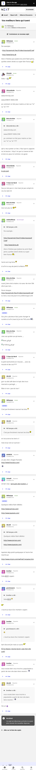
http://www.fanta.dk (9, 55)
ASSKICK (9, 454)
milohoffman (10, 220)
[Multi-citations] (2, 66)
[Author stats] (33, 42)
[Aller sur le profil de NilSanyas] (3, 27)
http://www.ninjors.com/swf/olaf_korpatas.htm (17, 559)
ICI (8, 79)
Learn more (3, 3)
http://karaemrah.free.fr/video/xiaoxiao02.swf (17, 293)
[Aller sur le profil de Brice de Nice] (3, 119)
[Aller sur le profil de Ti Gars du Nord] (3, 183)
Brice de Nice (10, 118)
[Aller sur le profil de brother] (3, 572)
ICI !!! (7, 576)
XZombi (9, 73)
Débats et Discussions (18, 28)
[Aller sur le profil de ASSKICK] (3, 455)
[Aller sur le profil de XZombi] (3, 74)
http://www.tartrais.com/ (10, 509)
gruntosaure (10, 588)
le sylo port (5, 171)
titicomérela (10, 90)
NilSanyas (10, 26)
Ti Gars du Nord (11, 183)
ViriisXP (8, 478)
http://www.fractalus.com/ (10, 463)
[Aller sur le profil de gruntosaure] (3, 588)
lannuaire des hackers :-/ (19, 484)
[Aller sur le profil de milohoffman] (3, 220)
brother (9, 571)
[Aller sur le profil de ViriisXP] (3, 479)
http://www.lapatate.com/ (10, 513)
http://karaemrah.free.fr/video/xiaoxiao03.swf (18, 50)
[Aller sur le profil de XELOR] (3, 377)
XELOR (8, 376)
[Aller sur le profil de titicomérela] (3, 91)
